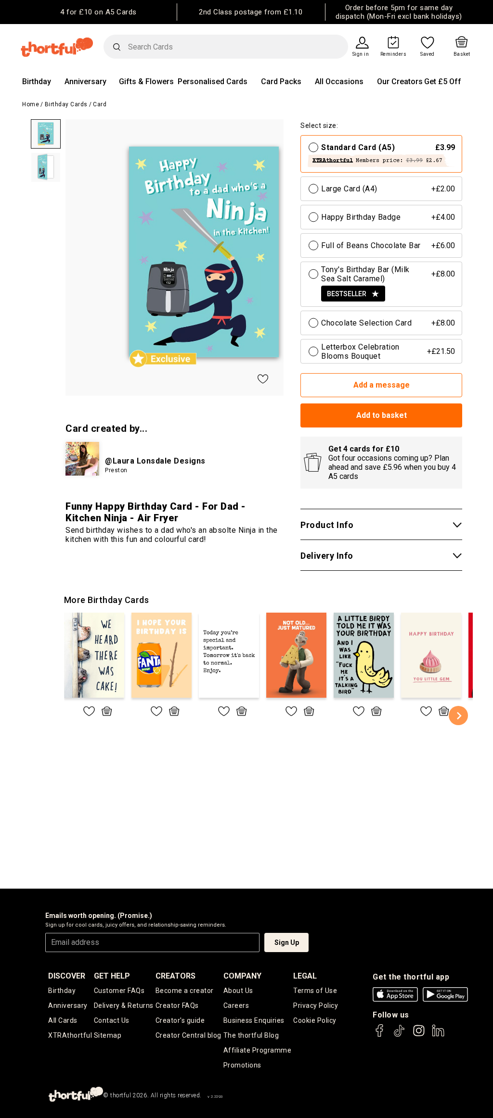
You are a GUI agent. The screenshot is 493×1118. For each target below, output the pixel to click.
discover (66, 975)
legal (305, 975)
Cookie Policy (315, 1020)
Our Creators (400, 81)
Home (30, 104)
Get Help (112, 975)
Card (99, 104)
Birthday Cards (66, 104)
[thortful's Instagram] (419, 1035)
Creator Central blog (188, 1035)
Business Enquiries (254, 1020)
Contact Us (112, 1020)
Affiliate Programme (257, 1050)
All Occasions (339, 81)
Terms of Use (315, 990)
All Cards (63, 1020)
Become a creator (185, 990)
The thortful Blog (251, 1035)
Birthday (36, 81)
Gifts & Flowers (146, 81)
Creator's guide (180, 1020)
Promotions (242, 1065)
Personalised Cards (212, 81)
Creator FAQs (177, 1005)
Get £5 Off (442, 81)
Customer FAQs (119, 990)
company (242, 975)
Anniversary (85, 81)
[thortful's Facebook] (380, 1035)
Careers (236, 1005)
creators (175, 975)
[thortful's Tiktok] (399, 1035)
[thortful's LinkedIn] (438, 1035)
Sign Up (286, 942)
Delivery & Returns (124, 1005)
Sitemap (108, 1035)
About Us (238, 990)
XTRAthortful (70, 1035)
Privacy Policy (315, 1005)
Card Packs (281, 81)
